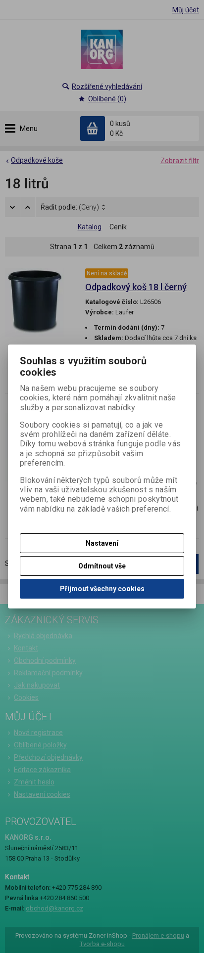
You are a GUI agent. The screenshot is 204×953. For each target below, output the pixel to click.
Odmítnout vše (102, 566)
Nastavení (102, 543)
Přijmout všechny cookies (102, 589)
